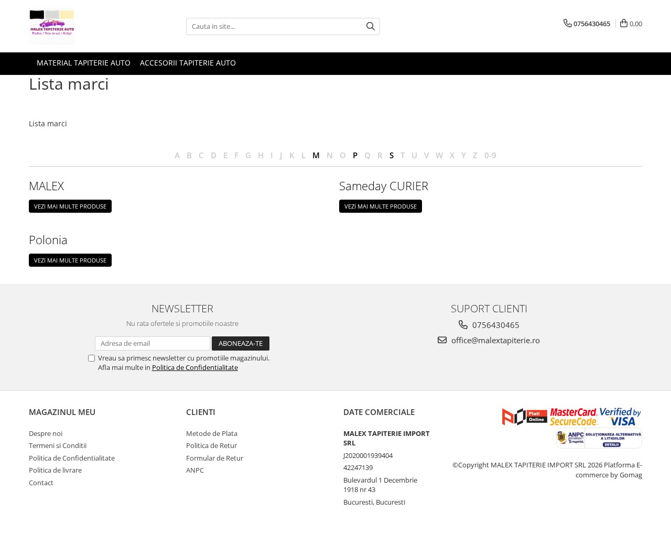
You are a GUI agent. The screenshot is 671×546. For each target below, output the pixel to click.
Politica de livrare (55, 470)
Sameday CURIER (383, 185)
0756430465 (495, 325)
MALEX (46, 185)
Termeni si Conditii (57, 445)
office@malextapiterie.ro (494, 340)
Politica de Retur (211, 445)
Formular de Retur (214, 458)
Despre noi (45, 433)
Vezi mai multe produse (70, 206)
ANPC (195, 470)
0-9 (490, 155)
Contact (41, 482)
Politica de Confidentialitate (195, 367)
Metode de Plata (211, 433)
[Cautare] (370, 26)
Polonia (48, 239)
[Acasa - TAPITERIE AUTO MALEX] (81, 26)
